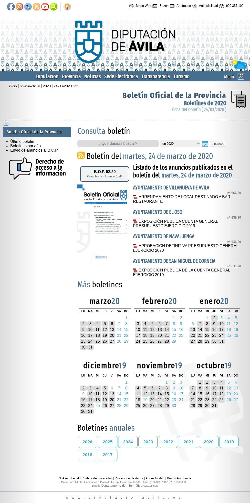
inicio (13, 86)
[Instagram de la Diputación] (19, 7)
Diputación (47, 76)
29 (207, 341)
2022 (168, 441)
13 (112, 330)
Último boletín (22, 141)
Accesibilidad (208, 6)
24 (90, 341)
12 (105, 330)
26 (105, 341)
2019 (229, 441)
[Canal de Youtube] (45, 7)
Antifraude (183, 6)
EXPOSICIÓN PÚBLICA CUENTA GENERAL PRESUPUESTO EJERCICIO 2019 (175, 223)
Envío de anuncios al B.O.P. (34, 150)
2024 (128, 441)
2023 (148, 441)
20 (112, 335)
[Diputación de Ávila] (125, 68)
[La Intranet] (67, 7)
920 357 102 (234, 6)
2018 (87, 454)
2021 (188, 441)
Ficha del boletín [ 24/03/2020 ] (199, 109)
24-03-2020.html (66, 86)
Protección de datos (129, 478)
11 (97, 330)
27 (112, 341)
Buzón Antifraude (179, 478)
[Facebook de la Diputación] (11, 7)
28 (167, 341)
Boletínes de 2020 (205, 103)
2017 (108, 454)
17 (90, 335)
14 (167, 330)
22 (207, 335)
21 (167, 335)
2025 (108, 441)
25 (97, 341)
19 (105, 335)
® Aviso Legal (69, 478)
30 (83, 347)
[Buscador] (53, 7)
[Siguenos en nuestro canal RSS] (36, 7)
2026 (87, 441)
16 (83, 335)
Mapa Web (143, 6)
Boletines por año (25, 146)
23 (83, 341)
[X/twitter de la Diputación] (28, 7)
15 (207, 330)
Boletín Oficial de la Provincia (174, 95)
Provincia (71, 76)
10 (90, 330)
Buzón (163, 6)
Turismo (181, 76)
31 (90, 347)
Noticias (92, 76)
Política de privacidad (97, 478)
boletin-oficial (30, 86)
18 (97, 335)
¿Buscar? (218, 143)
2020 (47, 86)
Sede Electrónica (121, 76)
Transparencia (155, 76)
